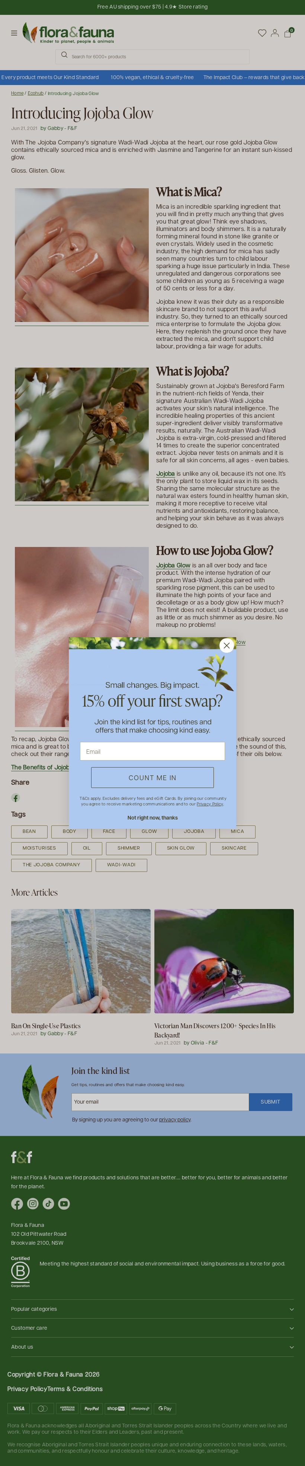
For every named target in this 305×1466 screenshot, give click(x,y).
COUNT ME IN (153, 777)
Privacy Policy (210, 804)
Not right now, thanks (153, 817)
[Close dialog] (226, 645)
